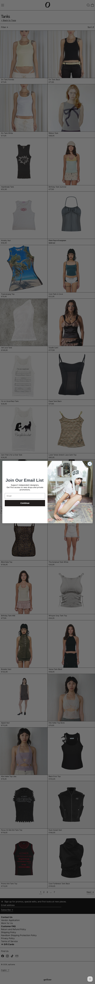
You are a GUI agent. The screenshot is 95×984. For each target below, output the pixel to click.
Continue (24, 503)
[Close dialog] (90, 464)
